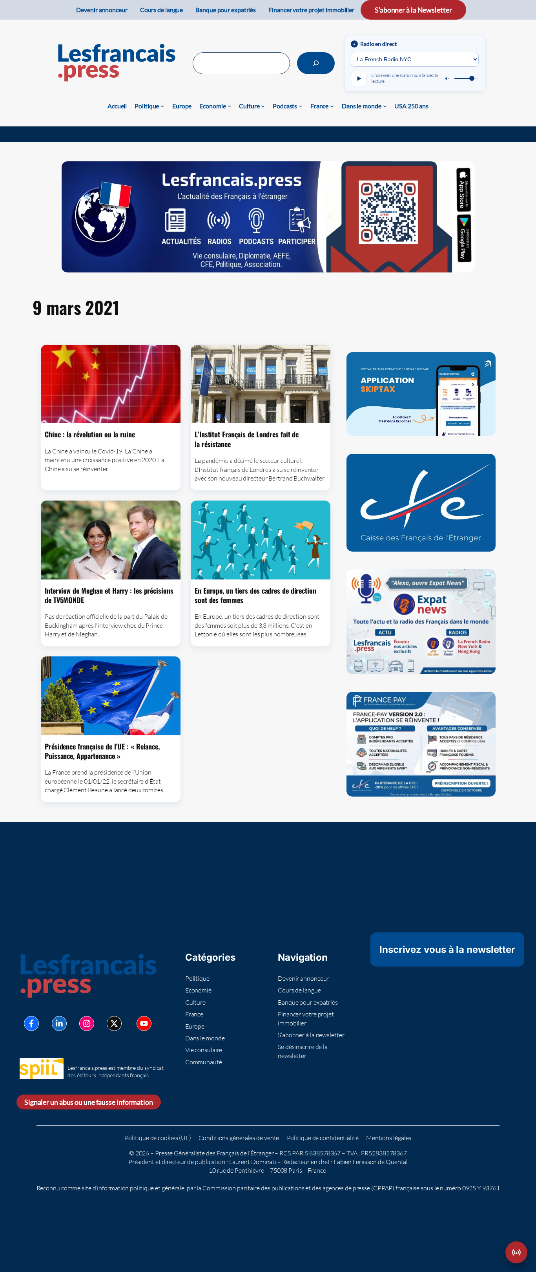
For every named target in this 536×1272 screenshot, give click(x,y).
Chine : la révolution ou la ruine (90, 434)
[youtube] (144, 1023)
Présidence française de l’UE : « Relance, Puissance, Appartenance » (102, 751)
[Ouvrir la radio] (516, 1252)
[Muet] (447, 78)
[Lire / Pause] (358, 78)
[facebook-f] (31, 1023)
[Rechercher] (316, 63)
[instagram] (86, 1023)
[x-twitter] (114, 1023)
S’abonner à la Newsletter (413, 9)
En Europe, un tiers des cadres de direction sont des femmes (255, 595)
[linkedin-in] (59, 1023)
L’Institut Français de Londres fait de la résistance (247, 439)
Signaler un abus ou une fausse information (88, 1102)
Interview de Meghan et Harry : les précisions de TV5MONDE (109, 595)
